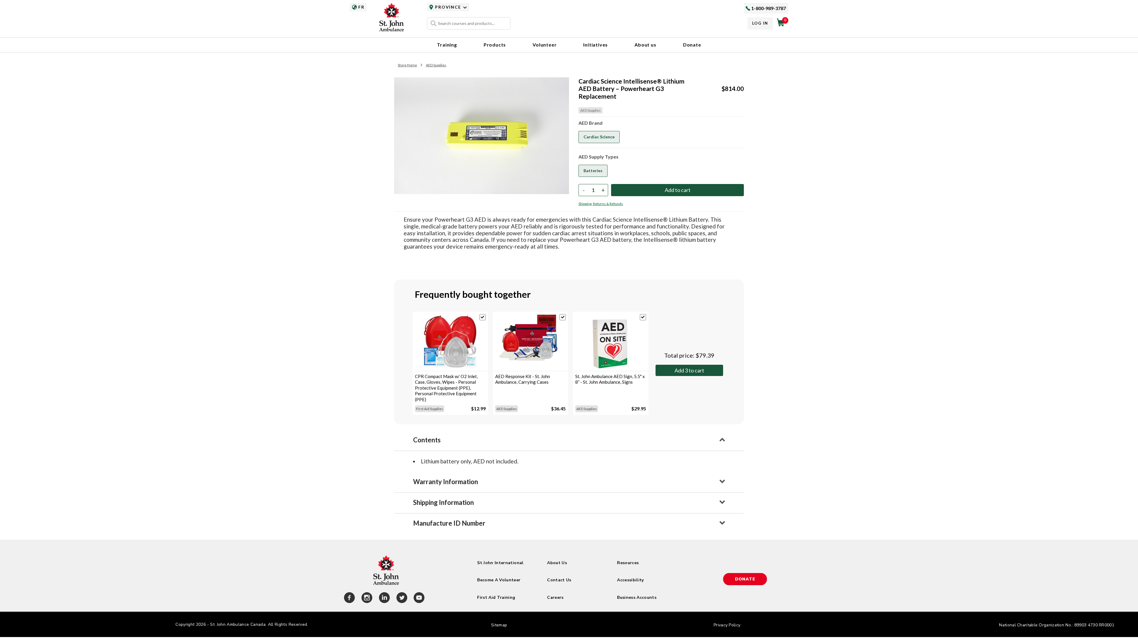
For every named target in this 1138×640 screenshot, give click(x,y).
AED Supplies (436, 65)
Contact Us (559, 580)
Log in (760, 23)
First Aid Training (496, 597)
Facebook (348, 598)
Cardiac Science (599, 136)
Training (447, 44)
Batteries (593, 170)
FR (361, 6)
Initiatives (595, 44)
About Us (557, 563)
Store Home (407, 65)
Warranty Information (445, 482)
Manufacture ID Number (449, 523)
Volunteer (545, 44)
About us (645, 44)
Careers (555, 597)
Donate (692, 44)
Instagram (366, 598)
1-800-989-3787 (768, 8)
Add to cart (689, 370)
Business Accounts (636, 597)
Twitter (400, 598)
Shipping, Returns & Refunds (600, 203)
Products (495, 44)
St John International (500, 563)
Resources (628, 563)
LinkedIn (383, 598)
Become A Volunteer (498, 580)
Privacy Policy (727, 625)
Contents (427, 440)
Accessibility (630, 580)
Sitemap (499, 625)
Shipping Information (443, 502)
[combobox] (468, 23)
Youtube (418, 598)
